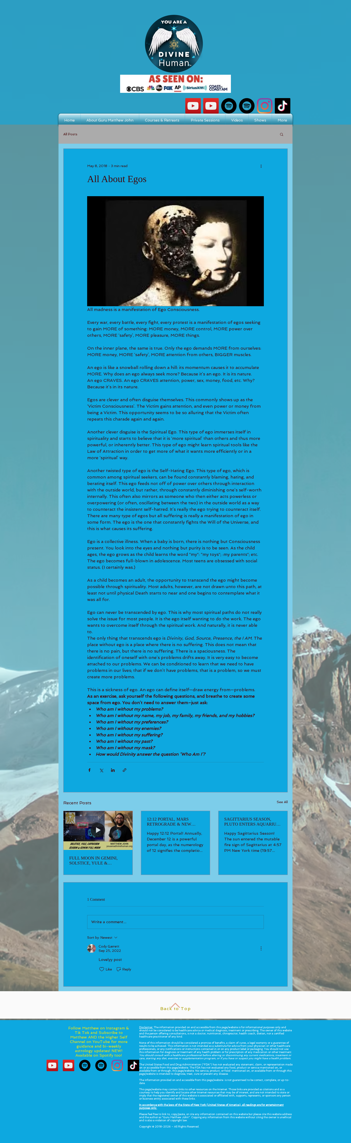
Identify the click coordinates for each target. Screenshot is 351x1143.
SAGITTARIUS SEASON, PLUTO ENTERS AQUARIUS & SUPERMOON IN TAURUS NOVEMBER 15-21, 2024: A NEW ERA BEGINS (251, 822)
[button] (281, 134)
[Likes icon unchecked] (102, 969)
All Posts (70, 134)
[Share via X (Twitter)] (101, 770)
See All (282, 802)
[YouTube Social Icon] (193, 106)
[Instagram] (264, 106)
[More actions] (261, 166)
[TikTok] (282, 106)
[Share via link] (124, 770)
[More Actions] (261, 948)
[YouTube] (211, 106)
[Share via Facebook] (89, 770)
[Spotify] (229, 106)
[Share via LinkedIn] (113, 770)
